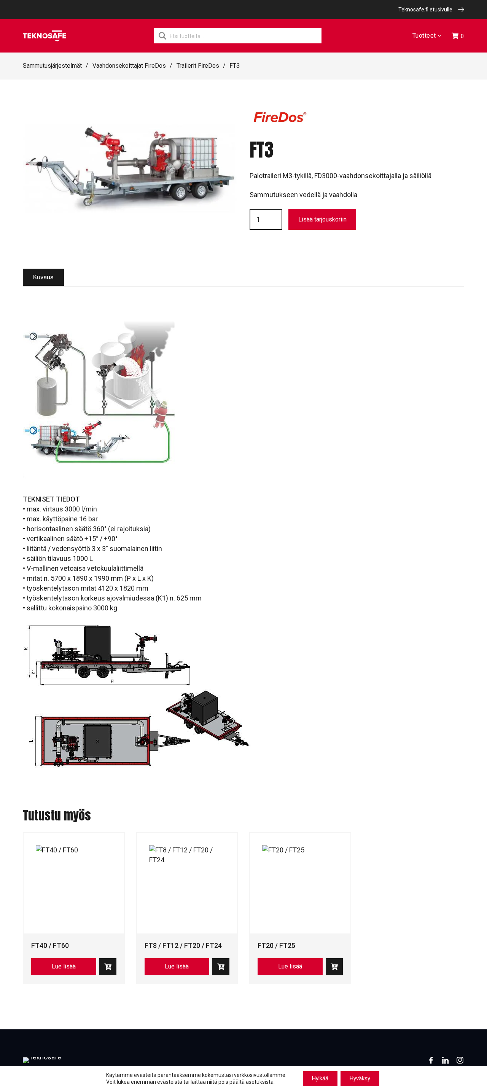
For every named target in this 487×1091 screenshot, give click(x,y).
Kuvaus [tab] (43, 277)
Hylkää (320, 1078)
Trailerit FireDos (198, 65)
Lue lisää (64, 966)
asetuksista (260, 1082)
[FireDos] (280, 121)
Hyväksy (360, 1078)
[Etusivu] (44, 35)
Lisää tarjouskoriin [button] (107, 966)
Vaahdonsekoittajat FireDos (129, 65)
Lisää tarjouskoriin (322, 219)
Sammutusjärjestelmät (52, 65)
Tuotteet (424, 36)
